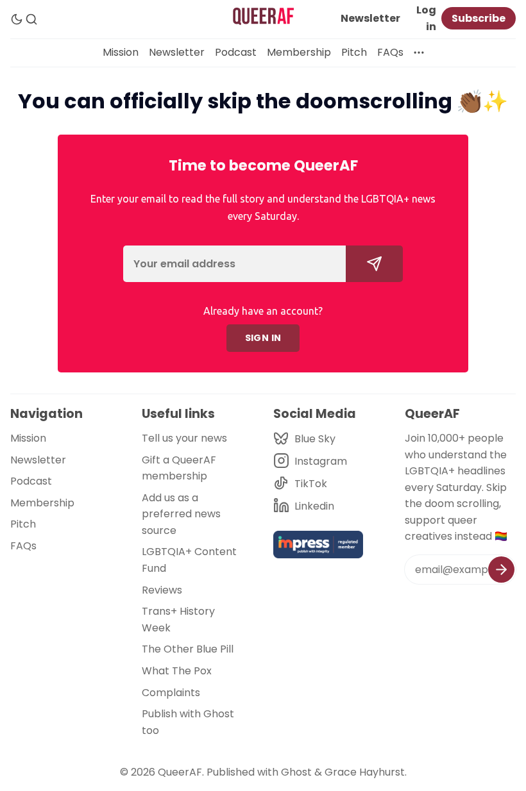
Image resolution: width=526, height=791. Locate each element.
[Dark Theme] (16, 19)
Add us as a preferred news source (181, 514)
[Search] (31, 19)
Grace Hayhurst (365, 772)
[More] (419, 52)
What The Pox (177, 670)
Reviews (162, 590)
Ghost (296, 772)
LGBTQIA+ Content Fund (189, 560)
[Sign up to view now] (374, 264)
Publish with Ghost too (188, 722)
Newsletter (370, 18)
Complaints (171, 692)
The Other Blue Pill (187, 649)
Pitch (354, 52)
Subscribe (478, 18)
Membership (299, 52)
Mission (121, 52)
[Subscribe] (501, 569)
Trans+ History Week (178, 619)
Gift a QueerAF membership (179, 468)
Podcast (236, 52)
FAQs (390, 52)
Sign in (263, 337)
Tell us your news (184, 438)
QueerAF (180, 772)
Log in (426, 18)
